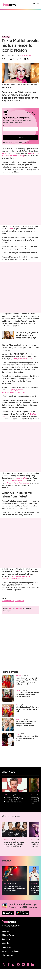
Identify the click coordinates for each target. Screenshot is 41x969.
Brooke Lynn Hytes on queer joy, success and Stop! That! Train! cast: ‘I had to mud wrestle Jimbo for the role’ (27, 681)
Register (21, 137)
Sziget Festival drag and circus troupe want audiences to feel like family (14, 888)
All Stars (5, 153)
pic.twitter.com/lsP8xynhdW (13, 392)
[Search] (34, 4)
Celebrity (5, 37)
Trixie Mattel (19, 600)
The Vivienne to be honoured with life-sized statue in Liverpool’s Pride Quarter (26, 723)
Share (6, 59)
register (19, 608)
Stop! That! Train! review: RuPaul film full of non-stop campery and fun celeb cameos (27, 694)
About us (5, 931)
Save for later (17, 59)
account (9, 229)
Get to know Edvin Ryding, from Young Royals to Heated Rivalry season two (13, 800)
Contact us (6, 939)
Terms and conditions (10, 951)
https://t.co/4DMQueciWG (20, 576)
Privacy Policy (27, 142)
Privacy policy (7, 955)
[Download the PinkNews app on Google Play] (22, 913)
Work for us (6, 947)
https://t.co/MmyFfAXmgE (23, 359)
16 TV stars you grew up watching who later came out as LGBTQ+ (27, 335)
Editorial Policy (8, 935)
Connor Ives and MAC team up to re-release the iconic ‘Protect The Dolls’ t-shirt (14, 844)
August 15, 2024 (32, 583)
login (11, 608)
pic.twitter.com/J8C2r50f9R (13, 579)
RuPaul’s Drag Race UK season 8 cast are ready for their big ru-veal (27, 709)
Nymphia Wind (21, 478)
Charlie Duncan (25, 55)
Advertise (6, 943)
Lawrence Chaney (18, 480)
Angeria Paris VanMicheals (18, 483)
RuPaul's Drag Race (8, 600)
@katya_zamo (17, 390)
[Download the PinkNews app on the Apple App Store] (8, 913)
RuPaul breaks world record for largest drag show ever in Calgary (27, 738)
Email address (10, 126)
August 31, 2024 (32, 363)
